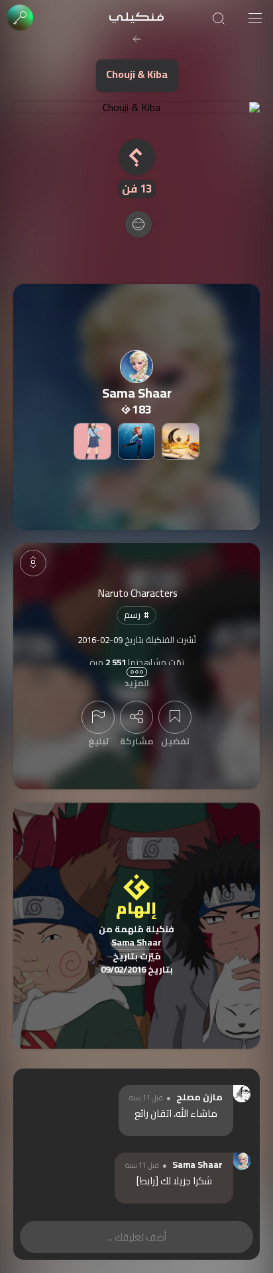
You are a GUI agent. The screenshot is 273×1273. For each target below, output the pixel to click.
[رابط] (147, 1181)
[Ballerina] (136, 441)
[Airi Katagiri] (92, 441)
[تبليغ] (98, 717)
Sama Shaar (136, 943)
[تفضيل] (174, 717)
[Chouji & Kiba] (136, 107)
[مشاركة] (136, 717)
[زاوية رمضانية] (180, 441)
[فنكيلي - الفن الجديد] (136, 18)
